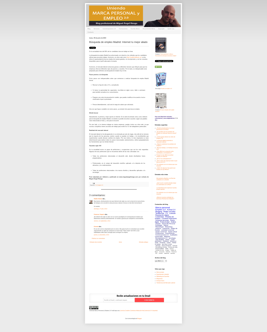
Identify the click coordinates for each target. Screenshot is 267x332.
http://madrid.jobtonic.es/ (134, 57)
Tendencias (159, 213)
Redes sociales (169, 212)
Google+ (167, 250)
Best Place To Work (167, 244)
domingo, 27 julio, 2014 (100, 209)
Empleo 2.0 (100, 185)
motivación (166, 228)
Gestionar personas (162, 220)
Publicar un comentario (98, 238)
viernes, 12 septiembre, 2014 (102, 221)
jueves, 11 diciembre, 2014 (101, 235)
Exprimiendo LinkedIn (162, 274)
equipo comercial (161, 232)
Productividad (164, 222)
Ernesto (96, 226)
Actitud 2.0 (171, 210)
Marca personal (162, 207)
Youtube (161, 253)
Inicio (120, 242)
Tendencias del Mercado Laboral (165, 283)
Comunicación (170, 233)
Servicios (96, 29)
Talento (165, 225)
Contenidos (159, 217)
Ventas (167, 239)
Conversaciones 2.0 (109, 29)
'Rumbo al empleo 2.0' (166, 88)
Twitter (166, 248)
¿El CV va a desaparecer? (163, 158)
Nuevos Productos (166, 245)
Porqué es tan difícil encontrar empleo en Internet (164, 155)
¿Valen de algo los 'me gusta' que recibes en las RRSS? (165, 168)
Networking (168, 227)
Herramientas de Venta (161, 247)
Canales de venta (159, 250)
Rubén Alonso (98, 199)
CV (96, 185)
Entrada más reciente (96, 242)
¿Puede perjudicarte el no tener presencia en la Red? (165, 128)
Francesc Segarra (99, 214)
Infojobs (158, 223)
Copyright (161, 29)
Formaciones (123, 29)
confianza (166, 241)
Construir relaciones (169, 218)
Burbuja (172, 248)
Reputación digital (162, 215)
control (169, 242)
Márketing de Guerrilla (162, 276)
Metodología (159, 227)
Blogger (139, 318)
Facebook (162, 242)
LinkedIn (172, 213)
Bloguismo (159, 278)
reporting (172, 253)
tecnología (172, 238)
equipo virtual (172, 232)
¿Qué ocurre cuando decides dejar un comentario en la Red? (166, 183)
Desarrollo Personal (168, 223)
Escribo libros (135, 29)
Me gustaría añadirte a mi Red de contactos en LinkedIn (165, 179)
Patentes (168, 251)
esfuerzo (158, 228)
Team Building (159, 239)
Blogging (158, 212)
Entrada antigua (143, 242)
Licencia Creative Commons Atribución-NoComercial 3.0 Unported (138, 310)
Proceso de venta (172, 247)
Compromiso (159, 233)
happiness (166, 253)
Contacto (91, 32)
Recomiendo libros (149, 29)
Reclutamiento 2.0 (161, 238)
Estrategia (158, 225)
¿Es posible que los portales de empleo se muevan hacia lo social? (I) (166, 133)
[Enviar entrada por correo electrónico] (93, 183)
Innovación (161, 251)
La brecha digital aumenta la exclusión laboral (164, 141)
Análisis (173, 222)
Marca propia (160, 272)
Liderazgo (157, 245)
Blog (89, 29)
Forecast (175, 245)
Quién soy (171, 29)
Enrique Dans (160, 280)
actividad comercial (167, 230)
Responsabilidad (159, 248)
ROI (156, 253)
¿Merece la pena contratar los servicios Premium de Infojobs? (165, 198)
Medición (167, 236)
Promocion (174, 251)
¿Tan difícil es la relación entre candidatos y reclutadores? (165, 152)
